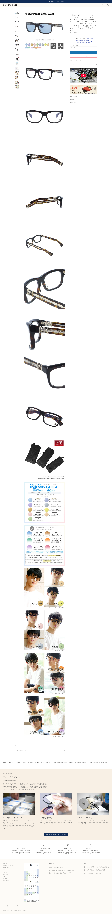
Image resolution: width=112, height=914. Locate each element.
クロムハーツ (73, 12)
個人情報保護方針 (6, 867)
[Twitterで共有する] (76, 60)
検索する (5, 863)
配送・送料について (74, 96)
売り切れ (83, 52)
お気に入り (67, 5)
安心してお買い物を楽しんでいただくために (56, 834)
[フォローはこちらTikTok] (14, 906)
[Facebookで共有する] (74, 60)
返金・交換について (7, 870)
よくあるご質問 (73, 102)
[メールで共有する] (80, 60)
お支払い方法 (6, 876)
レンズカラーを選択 (74, 45)
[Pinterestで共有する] (78, 60)
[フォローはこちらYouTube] (10, 906)
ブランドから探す (23, 5)
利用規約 (5, 872)
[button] (91, 41)
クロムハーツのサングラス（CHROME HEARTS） (25, 762)
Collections (10, 762)
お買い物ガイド (51, 5)
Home (4, 762)
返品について (73, 99)
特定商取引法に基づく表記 (8, 865)
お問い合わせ (59, 5)
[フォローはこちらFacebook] (3, 906)
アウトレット (42, 5)
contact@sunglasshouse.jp (58, 870)
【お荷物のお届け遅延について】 (56, 1)
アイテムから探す (33, 5)
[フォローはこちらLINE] (17, 906)
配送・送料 (5, 874)
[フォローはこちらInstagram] (7, 906)
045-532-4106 (54, 866)
